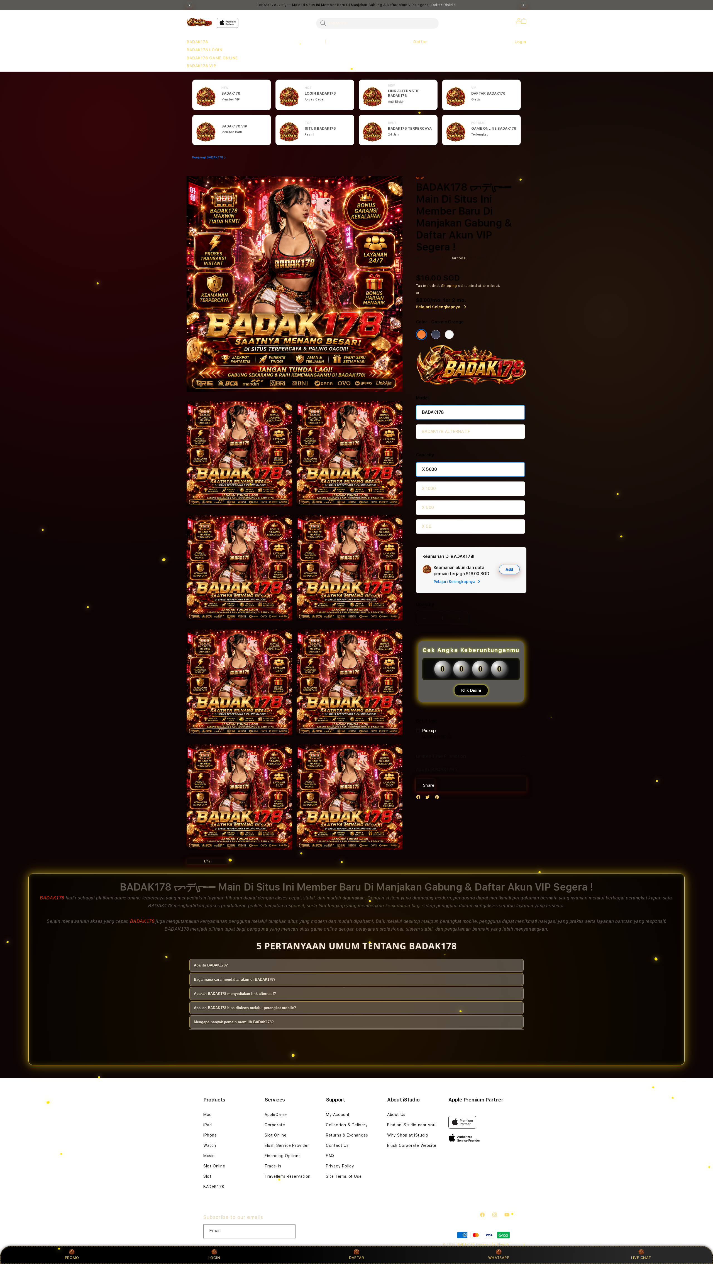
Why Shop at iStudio (407, 1135)
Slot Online (214, 1166)
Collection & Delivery (347, 1125)
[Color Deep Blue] (435, 334)
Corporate (275, 1125)
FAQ (330, 1156)
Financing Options (283, 1156)
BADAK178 (197, 42)
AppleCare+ (276, 1114)
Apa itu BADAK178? (211, 965)
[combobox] (377, 23)
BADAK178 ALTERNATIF (446, 431)
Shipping (449, 286)
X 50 (426, 526)
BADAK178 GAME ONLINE (212, 58)
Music (209, 1156)
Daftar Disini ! (443, 5)
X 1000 (429, 488)
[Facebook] (420, 798)
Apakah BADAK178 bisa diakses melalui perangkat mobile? (245, 1008)
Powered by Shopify (493, 1244)
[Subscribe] (289, 1231)
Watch (209, 1145)
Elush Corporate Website (411, 1145)
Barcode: (459, 258)
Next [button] (523, 5)
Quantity (425, 604)
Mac (207, 1114)
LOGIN (214, 1257)
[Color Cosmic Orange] (421, 334)
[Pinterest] (438, 798)
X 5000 (429, 469)
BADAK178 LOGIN (204, 50)
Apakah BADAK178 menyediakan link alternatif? (235, 994)
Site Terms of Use (344, 1176)
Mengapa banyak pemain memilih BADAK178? (234, 1022)
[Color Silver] (449, 334)
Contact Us (337, 1145)
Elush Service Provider (287, 1145)
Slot (207, 1176)
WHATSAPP (498, 1257)
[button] (197, 42)
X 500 (428, 507)
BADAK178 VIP (201, 65)
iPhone (210, 1135)
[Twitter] (429, 798)
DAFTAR (356, 1257)
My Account (338, 1114)
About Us (396, 1114)
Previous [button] (189, 5)
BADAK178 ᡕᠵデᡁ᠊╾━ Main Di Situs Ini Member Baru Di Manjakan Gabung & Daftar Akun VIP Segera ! (356, 5)
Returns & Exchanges (347, 1135)
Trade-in (273, 1166)
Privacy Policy (340, 1166)
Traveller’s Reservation (288, 1176)
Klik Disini (471, 690)
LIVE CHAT (641, 1257)
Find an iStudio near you (411, 1125)
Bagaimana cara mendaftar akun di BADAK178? (234, 979)
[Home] (199, 22)
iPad (207, 1125)
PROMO (72, 1257)
